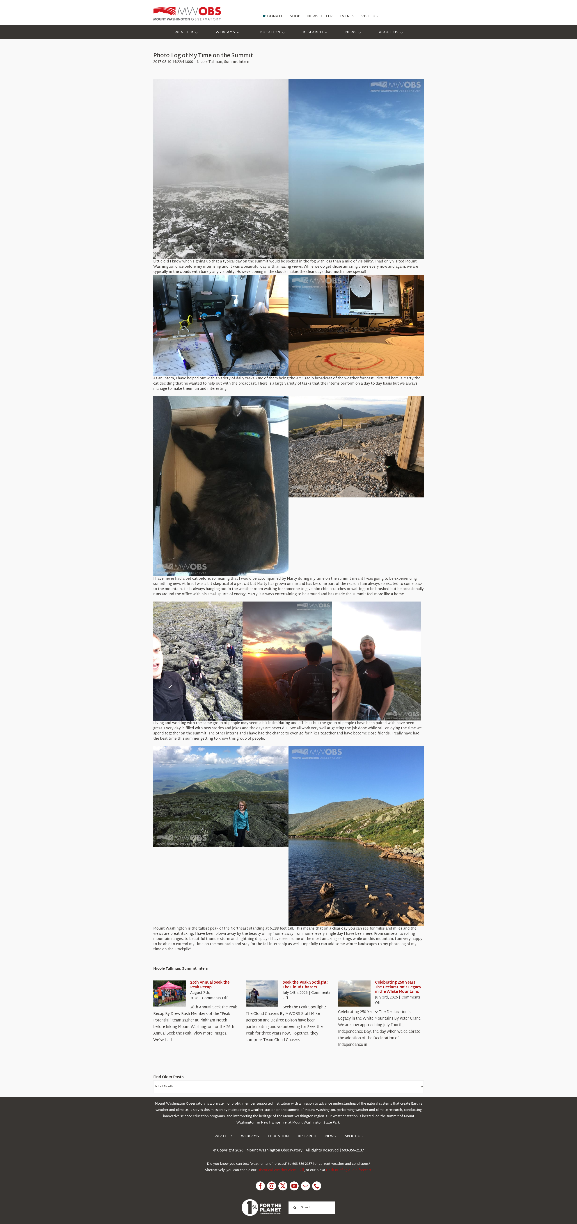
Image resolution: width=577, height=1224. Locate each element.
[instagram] (271, 1185)
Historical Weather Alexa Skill (280, 1170)
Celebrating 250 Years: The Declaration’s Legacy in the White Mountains (398, 987)
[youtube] (294, 1185)
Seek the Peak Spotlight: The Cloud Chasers (305, 985)
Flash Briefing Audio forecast (348, 1170)
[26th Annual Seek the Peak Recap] (169, 993)
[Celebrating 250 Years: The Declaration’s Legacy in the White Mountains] (354, 993)
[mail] (305, 1185)
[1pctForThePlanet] (261, 1201)
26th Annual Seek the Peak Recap (210, 985)
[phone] (316, 1185)
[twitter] (282, 1185)
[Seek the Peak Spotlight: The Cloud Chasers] (262, 993)
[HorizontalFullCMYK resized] (187, 8)
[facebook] (260, 1185)
